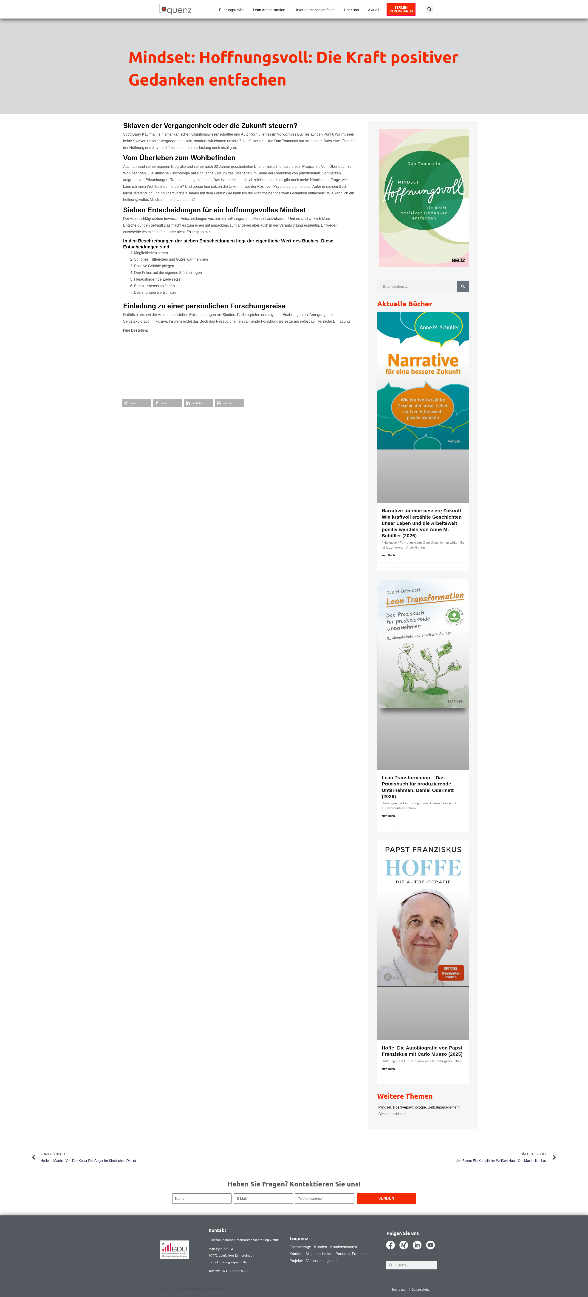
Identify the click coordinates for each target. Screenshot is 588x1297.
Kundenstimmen (343, 1247)
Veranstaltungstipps (322, 1261)
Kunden (320, 1247)
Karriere (295, 1254)
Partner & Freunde (351, 1254)
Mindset (384, 1107)
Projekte (296, 1261)
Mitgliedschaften (319, 1254)
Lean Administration (269, 10)
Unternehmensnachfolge (314, 10)
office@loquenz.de (233, 1262)
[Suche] (463, 286)
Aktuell (373, 10)
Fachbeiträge (300, 1247)
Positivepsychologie (409, 1107)
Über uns (351, 10)
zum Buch (388, 555)
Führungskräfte (231, 10)
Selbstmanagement (443, 1107)
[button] (429, 9)
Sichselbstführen (392, 1114)
